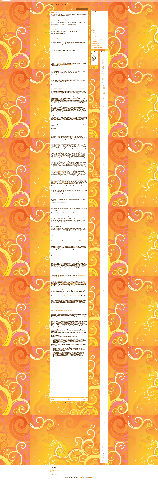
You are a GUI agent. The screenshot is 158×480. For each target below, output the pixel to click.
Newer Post (53, 399)
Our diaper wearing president (55, 473)
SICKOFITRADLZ (60, 4)
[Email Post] (64, 388)
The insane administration (54, 470)
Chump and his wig (53, 474)
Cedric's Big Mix (94, 26)
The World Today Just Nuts (96, 39)
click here (64, 361)
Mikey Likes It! (94, 24)
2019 (103, 73)
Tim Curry (52, 471)
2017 (103, 78)
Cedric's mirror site (95, 43)
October (104, 98)
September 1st (56, 182)
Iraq (61, 64)
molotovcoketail (82, 477)
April (103, 426)
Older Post (85, 399)
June (104, 419)
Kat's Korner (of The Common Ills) (98, 22)
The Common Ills (94, 14)
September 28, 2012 (59, 170)
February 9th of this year (67, 176)
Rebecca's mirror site (95, 45)
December (104, 88)
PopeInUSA (69, 64)
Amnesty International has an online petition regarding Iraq (61, 310)
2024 (103, 59)
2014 (103, 443)
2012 (103, 449)
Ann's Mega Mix (94, 41)
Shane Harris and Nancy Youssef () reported (68, 295)
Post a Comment (56, 394)
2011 (103, 452)
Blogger (91, 477)
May (104, 422)
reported (66, 179)
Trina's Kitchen (94, 32)
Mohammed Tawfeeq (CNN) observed (58, 171)
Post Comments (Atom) (72, 402)
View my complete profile (93, 62)
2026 (103, 54)
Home (69, 399)
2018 (103, 75)
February (104, 435)
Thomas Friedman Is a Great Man (98, 20)
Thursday (82, 240)
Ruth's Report (94, 34)
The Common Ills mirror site (96, 47)
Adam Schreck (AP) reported (65, 182)
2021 (103, 67)
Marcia (94, 53)
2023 (103, 62)
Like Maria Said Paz (95, 28)
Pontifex (58, 63)
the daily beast (54, 382)
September (103, 103)
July (104, 416)
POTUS (62, 63)
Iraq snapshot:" (59, 38)
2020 (103, 70)
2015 (103, 84)
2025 (103, 56)
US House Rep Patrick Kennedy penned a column (73, 88)
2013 (103, 446)
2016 (103, 81)
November (104, 93)
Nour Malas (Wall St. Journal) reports (58, 207)
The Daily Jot (94, 30)
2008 (103, 460)
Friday (52, 241)
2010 (103, 454)
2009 (103, 457)
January (104, 440)
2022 (103, 64)
